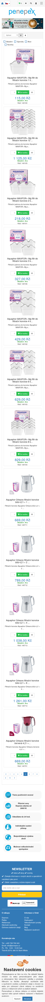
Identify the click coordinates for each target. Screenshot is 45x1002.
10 (10, 778)
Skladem (9, 41)
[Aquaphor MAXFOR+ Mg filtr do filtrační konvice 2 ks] (22, 182)
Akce (29, 41)
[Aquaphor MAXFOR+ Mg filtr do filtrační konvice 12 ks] (22, 122)
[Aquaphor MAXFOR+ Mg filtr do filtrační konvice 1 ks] (22, 61)
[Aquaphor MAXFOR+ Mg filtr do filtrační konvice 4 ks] (22, 303)
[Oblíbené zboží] (26, 3)
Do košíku (24, 92)
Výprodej (20, 41)
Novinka (10, 44)
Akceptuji (27, 999)
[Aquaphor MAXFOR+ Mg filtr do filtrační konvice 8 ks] (22, 423)
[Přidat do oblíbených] (32, 92)
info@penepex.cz (13, 945)
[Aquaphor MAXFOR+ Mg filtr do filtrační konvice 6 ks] (22, 363)
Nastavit (17, 999)
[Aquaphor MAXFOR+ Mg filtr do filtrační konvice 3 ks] (22, 242)
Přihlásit (22, 894)
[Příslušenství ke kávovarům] (22, 23)
